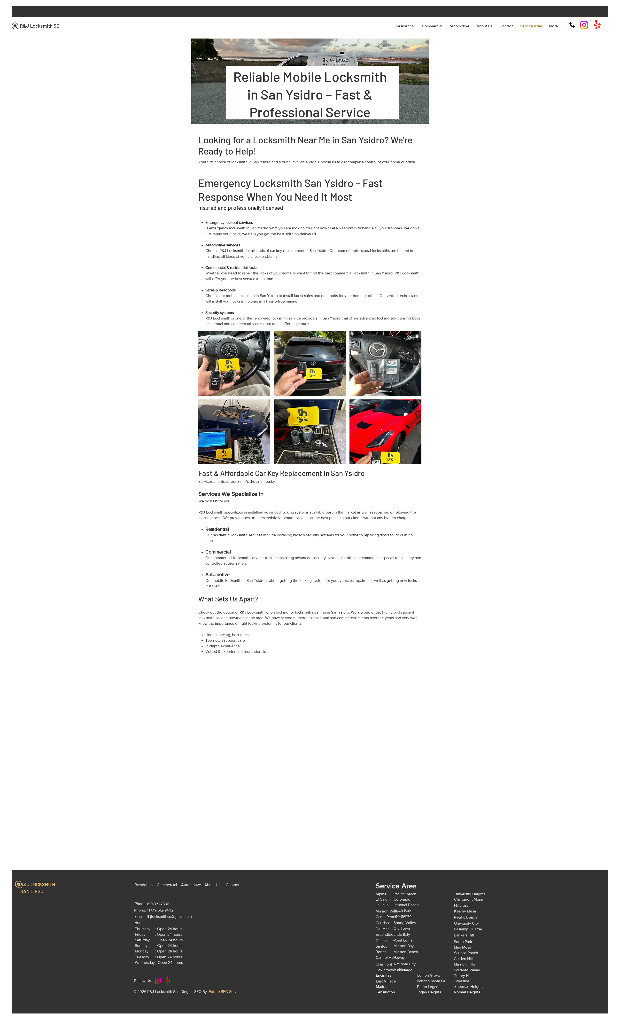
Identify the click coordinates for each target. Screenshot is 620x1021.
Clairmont (384, 964)
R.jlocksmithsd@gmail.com (169, 916)
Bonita (381, 952)
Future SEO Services (226, 992)
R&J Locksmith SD (39, 26)
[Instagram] (584, 25)
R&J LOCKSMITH (38, 884)
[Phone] (572, 25)
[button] (234, 363)
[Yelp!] (597, 25)
